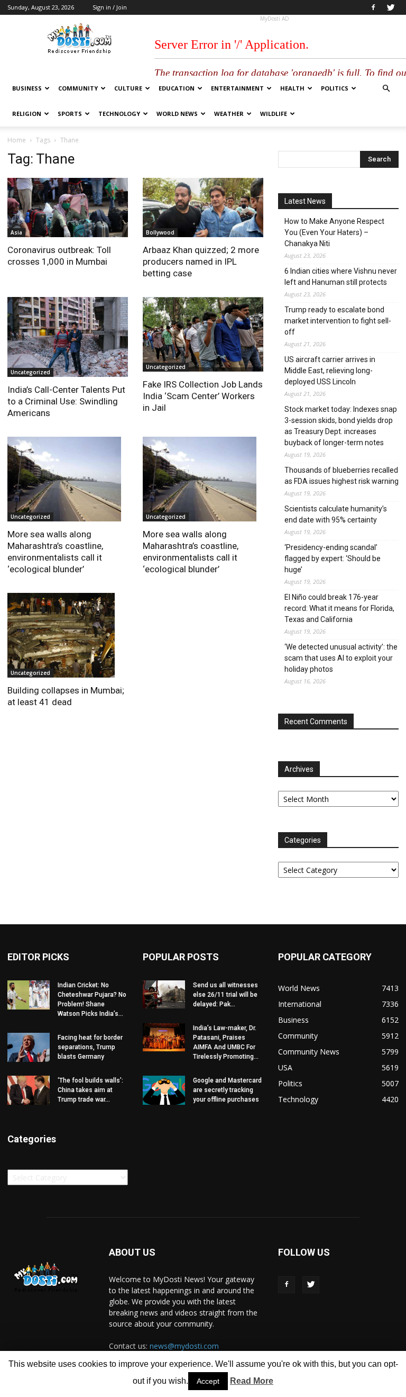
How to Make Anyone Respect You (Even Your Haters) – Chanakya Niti (334, 232)
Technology (119, 114)
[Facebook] (373, 7)
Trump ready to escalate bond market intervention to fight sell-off (337, 320)
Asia (16, 232)
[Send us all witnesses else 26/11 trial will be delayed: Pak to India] (164, 994)
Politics (334, 88)
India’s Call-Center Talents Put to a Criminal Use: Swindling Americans (66, 401)
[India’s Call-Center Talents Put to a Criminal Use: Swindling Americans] (67, 337)
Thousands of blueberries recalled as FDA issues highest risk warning (341, 475)
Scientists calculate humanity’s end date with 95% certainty (335, 514)
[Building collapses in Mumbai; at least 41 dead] (67, 635)
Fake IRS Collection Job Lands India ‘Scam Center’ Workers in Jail (203, 396)
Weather (229, 114)
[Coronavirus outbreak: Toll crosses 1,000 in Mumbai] (67, 207)
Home (16, 140)
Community (78, 88)
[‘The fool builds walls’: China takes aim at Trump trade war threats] (28, 1090)
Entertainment (237, 88)
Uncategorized (30, 372)
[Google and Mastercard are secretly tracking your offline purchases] (164, 1090)
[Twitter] (391, 7)
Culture (128, 88)
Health (292, 88)
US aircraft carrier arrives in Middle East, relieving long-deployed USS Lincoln (329, 370)
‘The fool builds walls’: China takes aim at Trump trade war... (90, 1090)
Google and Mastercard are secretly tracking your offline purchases (227, 1090)
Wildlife (273, 114)
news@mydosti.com (184, 1346)
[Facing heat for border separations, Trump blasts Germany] (28, 1047)
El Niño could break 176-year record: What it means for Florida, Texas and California (339, 608)
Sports (70, 114)
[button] (386, 89)
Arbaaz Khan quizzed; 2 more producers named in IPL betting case (201, 261)
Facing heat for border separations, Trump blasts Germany (90, 1047)
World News (177, 114)
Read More (251, 1380)
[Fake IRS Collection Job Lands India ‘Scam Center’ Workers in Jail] (203, 334)
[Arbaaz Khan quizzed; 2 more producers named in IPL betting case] (203, 207)
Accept (208, 1381)
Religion (26, 114)
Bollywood (160, 232)
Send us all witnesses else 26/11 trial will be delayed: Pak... (225, 994)
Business (27, 88)
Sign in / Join (110, 7)
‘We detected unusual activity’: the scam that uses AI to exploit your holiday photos (341, 658)
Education (177, 88)
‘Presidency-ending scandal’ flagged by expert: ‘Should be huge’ (332, 558)
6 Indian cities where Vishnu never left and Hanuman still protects (340, 276)
